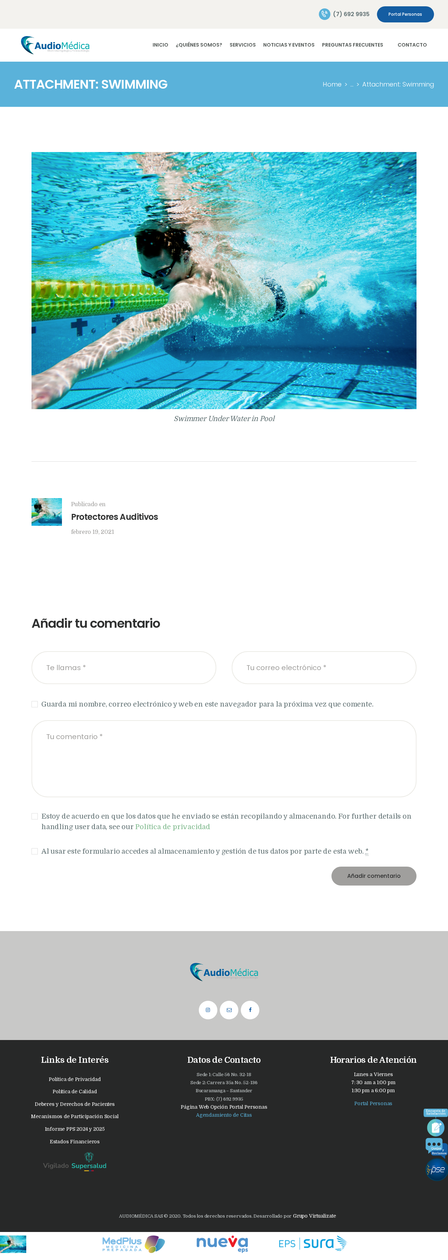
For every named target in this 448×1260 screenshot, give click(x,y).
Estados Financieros (75, 1141)
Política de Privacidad (75, 1079)
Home (332, 84)
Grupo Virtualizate (314, 1216)
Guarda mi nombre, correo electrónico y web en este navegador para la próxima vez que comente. (207, 704)
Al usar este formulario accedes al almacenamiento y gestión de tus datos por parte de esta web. (205, 851)
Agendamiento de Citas (224, 1115)
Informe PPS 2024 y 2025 (75, 1129)
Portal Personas (373, 1103)
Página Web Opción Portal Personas (224, 1107)
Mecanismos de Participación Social (74, 1116)
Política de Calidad (74, 1091)
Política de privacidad (172, 827)
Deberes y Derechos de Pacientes (75, 1104)
